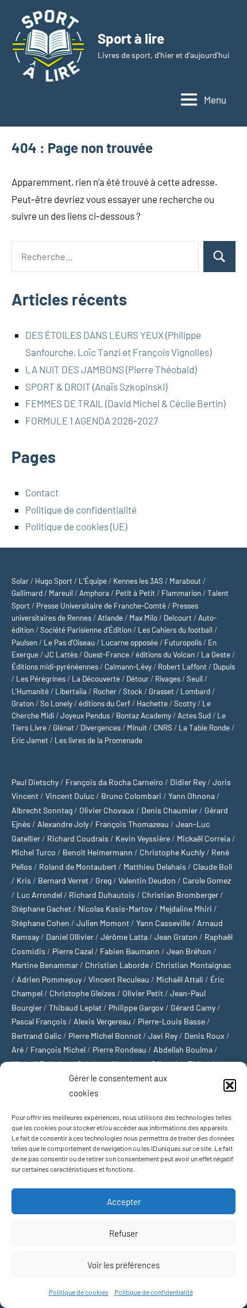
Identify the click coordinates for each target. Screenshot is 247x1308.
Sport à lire (131, 38)
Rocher (105, 691)
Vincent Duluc (69, 796)
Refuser (123, 1233)
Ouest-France (106, 654)
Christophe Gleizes (82, 993)
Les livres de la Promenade (98, 740)
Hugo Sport (53, 581)
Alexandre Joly (62, 824)
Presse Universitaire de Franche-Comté (101, 605)
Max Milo (143, 617)
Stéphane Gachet (41, 908)
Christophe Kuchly (172, 852)
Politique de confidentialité (153, 1292)
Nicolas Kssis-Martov (115, 908)
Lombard (195, 691)
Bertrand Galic (36, 1036)
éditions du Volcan (165, 654)
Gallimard (27, 593)
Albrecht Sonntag (41, 810)
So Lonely (56, 703)
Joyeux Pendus (85, 715)
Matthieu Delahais (155, 866)
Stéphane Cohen (40, 923)
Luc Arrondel (39, 895)
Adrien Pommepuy (49, 979)
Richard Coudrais (78, 838)
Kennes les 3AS (138, 581)
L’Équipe (93, 581)
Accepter (124, 1201)
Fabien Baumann (130, 951)
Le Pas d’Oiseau (69, 642)
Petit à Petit (135, 593)
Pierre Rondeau (119, 1049)
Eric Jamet (29, 740)
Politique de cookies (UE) (76, 526)
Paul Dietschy (35, 782)
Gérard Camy (193, 1007)
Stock (132, 691)
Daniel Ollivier (70, 937)
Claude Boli (213, 866)
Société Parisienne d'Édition (86, 629)
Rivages (167, 678)
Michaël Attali (179, 979)
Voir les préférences (123, 1265)
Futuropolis (183, 642)
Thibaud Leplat (75, 1007)
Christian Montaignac (193, 965)
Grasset (161, 691)
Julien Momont (102, 923)
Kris (24, 880)
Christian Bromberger (180, 895)
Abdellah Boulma (183, 1049)
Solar (20, 581)
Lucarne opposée (129, 642)
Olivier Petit (142, 993)
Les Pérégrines (40, 678)
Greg (103, 880)
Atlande (110, 617)
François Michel (58, 1049)
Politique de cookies (79, 1292)
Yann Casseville (163, 923)
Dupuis (224, 666)
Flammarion (181, 593)
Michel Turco (33, 852)
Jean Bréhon (189, 951)
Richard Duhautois (102, 895)
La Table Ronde (204, 727)
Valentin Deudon (147, 880)
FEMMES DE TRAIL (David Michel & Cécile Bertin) (125, 403)
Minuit (137, 727)
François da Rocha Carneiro (114, 782)
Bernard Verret (63, 880)
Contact (42, 492)
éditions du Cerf (104, 703)
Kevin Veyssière (142, 838)
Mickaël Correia (203, 838)
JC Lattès (61, 654)
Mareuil (61, 593)
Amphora (94, 593)
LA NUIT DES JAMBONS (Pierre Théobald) (110, 369)
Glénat (63, 727)
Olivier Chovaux (106, 810)
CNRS (162, 727)
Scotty (185, 703)
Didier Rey (188, 782)
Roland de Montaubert (78, 866)
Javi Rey (162, 1036)
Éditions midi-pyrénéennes (54, 666)
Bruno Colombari (131, 796)
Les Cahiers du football (175, 629)
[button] (230, 1085)
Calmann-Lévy (128, 666)
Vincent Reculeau (118, 979)
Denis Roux (204, 1036)
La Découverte (96, 678)
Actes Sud (194, 715)
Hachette (152, 703)
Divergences (100, 727)
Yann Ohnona (191, 796)
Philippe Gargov (136, 1007)
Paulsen (24, 642)
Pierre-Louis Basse (171, 1021)
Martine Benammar (44, 965)
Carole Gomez (207, 880)
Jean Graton (176, 937)
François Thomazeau (132, 824)
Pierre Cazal (72, 951)
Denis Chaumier (169, 810)
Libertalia (71, 691)
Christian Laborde (117, 965)
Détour (137, 678)
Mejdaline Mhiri (186, 908)
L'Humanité (30, 691)
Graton (22, 703)
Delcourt (178, 617)
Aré (17, 1049)
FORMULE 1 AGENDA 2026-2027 (91, 420)
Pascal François (39, 1021)
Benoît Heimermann (98, 852)
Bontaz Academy (143, 715)
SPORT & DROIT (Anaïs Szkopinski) (96, 386)
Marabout (185, 581)
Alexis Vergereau (102, 1021)
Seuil (195, 678)
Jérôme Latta (124, 937)
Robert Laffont (182, 666)
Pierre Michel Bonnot (104, 1036)
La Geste (215, 654)
